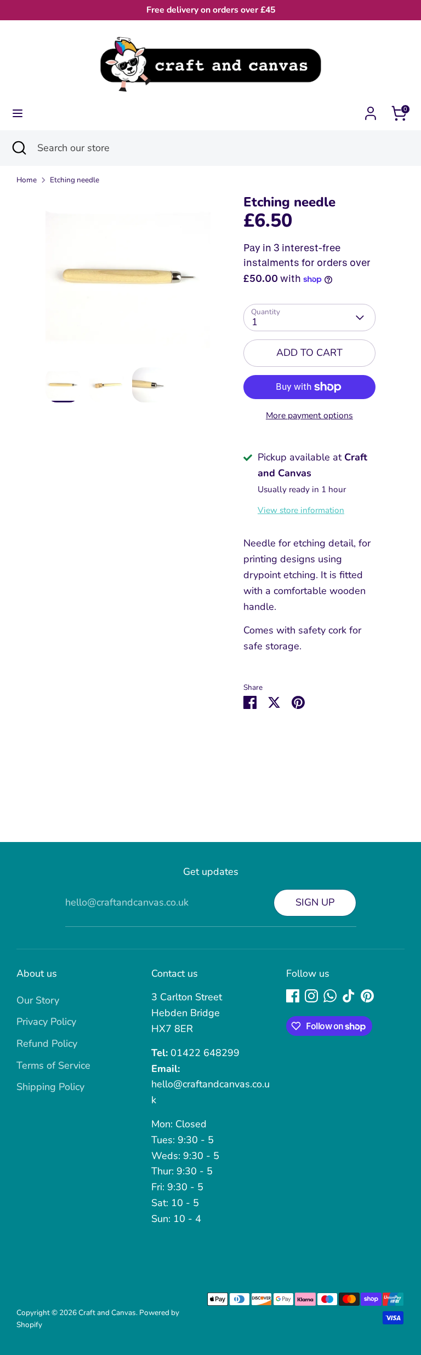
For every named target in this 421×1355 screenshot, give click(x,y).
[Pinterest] (367, 995)
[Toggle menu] (18, 113)
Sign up (314, 902)
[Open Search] (18, 148)
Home (26, 180)
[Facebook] (292, 995)
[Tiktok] (348, 995)
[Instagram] (311, 995)
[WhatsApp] (330, 995)
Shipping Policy (50, 1086)
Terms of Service (53, 1065)
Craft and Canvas (107, 1312)
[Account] (371, 110)
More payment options (309, 416)
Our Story (37, 1000)
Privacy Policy (46, 1021)
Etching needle (74, 180)
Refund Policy (46, 1043)
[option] (127, 280)
